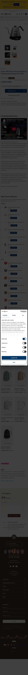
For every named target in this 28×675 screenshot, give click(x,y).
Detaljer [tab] (14, 315)
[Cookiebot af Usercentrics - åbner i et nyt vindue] (20, 311)
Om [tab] (23, 315)
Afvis (14, 362)
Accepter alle (14, 357)
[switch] (24, 343)
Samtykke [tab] (5, 315)
